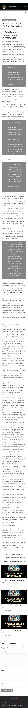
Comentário (4, 652)
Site (2, 683)
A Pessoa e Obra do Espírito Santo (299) (15, 557)
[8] (17, 215)
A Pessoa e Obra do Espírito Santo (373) (13, 581)
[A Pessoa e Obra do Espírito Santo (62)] (14, 616)
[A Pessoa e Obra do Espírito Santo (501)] (14, 591)
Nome (3, 670)
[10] (14, 277)
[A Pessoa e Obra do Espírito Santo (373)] (14, 566)
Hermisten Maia (17, 29)
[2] (6, 93)
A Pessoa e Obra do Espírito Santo (9, 20)
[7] (10, 189)
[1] (14, 84)
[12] (17, 314)
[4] (15, 127)
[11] (20, 310)
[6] (13, 153)
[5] (8, 136)
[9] (15, 225)
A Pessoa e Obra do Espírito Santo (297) (13, 554)
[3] (11, 96)
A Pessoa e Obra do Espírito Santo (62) (13, 632)
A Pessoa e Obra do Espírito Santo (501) (13, 606)
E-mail (3, 677)
